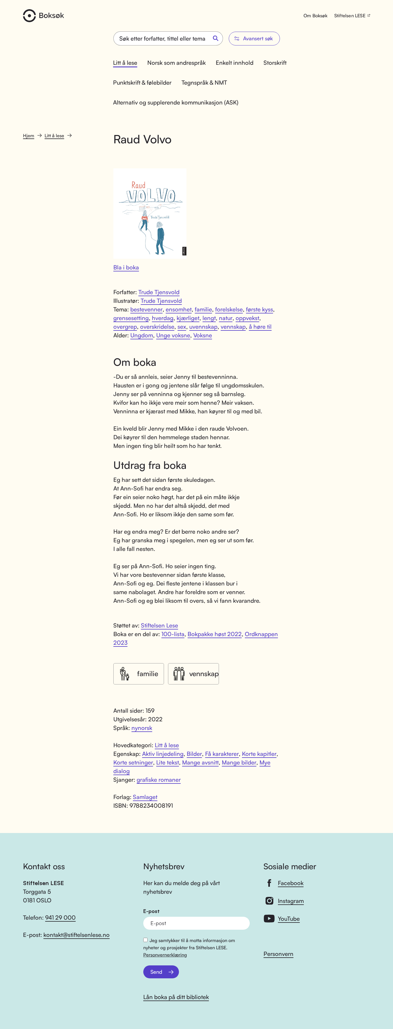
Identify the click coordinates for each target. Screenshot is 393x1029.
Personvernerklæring (165, 955)
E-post (151, 911)
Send (156, 972)
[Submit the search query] (216, 38)
